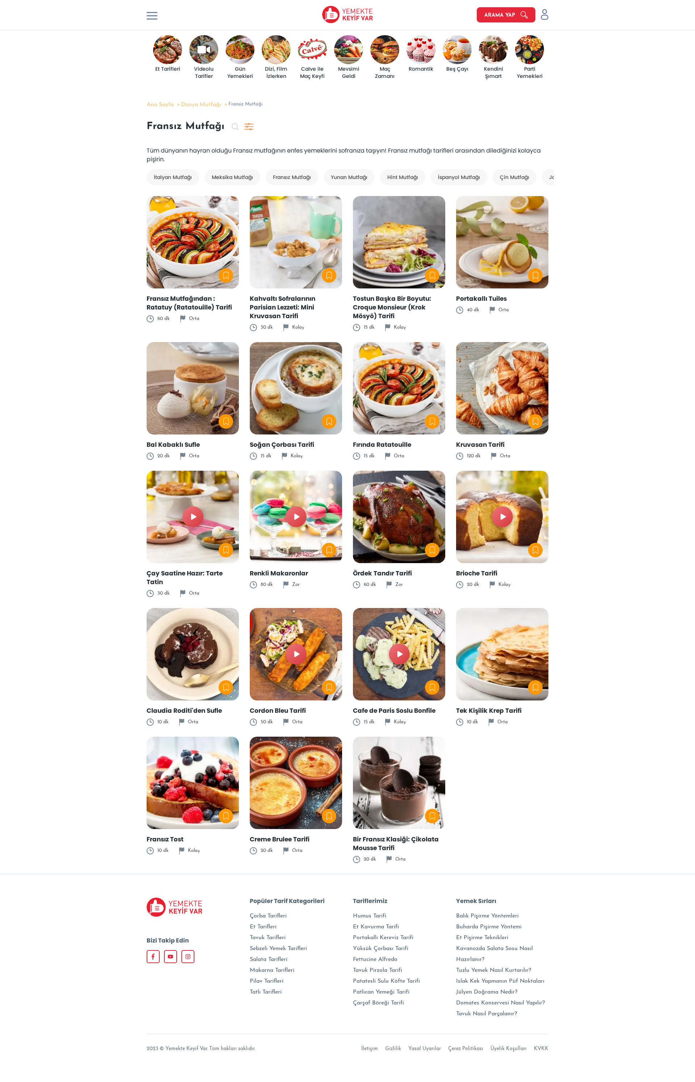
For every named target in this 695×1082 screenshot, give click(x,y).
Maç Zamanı (385, 73)
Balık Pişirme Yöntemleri (487, 916)
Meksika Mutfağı (232, 177)
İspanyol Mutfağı (459, 177)
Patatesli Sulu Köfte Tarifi (386, 981)
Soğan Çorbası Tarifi (282, 444)
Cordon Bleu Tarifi (278, 710)
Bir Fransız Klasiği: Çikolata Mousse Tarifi (396, 843)
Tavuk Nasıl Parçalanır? (486, 1014)
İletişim (369, 1049)
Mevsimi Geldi (349, 73)
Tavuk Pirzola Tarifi (377, 970)
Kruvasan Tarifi (480, 444)
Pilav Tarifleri (266, 981)
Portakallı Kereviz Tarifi (383, 938)
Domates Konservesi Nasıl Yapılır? (500, 1003)
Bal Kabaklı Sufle (174, 444)
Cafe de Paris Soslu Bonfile (394, 710)
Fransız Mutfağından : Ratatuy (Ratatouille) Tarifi (189, 303)
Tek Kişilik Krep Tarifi (489, 710)
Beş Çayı (457, 69)
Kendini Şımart (494, 73)
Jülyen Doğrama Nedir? (486, 992)
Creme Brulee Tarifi (279, 839)
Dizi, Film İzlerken (277, 73)
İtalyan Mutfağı (173, 177)
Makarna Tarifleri (272, 970)
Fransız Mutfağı (292, 177)
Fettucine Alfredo (375, 959)
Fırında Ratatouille (382, 444)
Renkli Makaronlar (279, 573)
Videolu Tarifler (204, 73)
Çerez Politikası (465, 1049)
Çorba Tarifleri (268, 916)
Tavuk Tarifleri (268, 938)
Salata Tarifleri (268, 959)
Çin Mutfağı (514, 177)
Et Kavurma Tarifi (376, 927)
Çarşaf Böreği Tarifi (378, 1003)
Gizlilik (393, 1049)
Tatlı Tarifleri (266, 992)
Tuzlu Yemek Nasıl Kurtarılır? (493, 970)
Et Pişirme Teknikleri (482, 938)
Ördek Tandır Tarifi (382, 573)
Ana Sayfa (160, 105)
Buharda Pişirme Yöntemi (489, 927)
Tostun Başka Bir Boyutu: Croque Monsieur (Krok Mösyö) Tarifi (392, 307)
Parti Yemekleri (529, 73)
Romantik (421, 69)
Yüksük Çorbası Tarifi (380, 949)
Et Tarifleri (167, 69)
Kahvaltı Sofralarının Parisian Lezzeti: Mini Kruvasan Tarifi (282, 307)
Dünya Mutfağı (201, 105)
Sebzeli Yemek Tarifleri (278, 949)
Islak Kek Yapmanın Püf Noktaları (500, 981)
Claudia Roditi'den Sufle (184, 710)
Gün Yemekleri (240, 73)
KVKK (541, 1049)
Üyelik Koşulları (508, 1049)
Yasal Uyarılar (424, 1049)
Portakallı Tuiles (481, 298)
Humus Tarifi (369, 916)
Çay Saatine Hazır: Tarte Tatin (185, 577)
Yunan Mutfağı (349, 177)
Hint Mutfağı (402, 177)
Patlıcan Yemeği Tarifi (381, 992)
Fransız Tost (165, 839)
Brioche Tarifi (476, 573)
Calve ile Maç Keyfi (312, 73)
